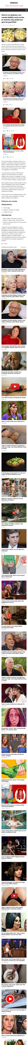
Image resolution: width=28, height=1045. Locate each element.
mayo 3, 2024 (6, 25)
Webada (13, 25)
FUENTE (6, 243)
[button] (26, 10)
